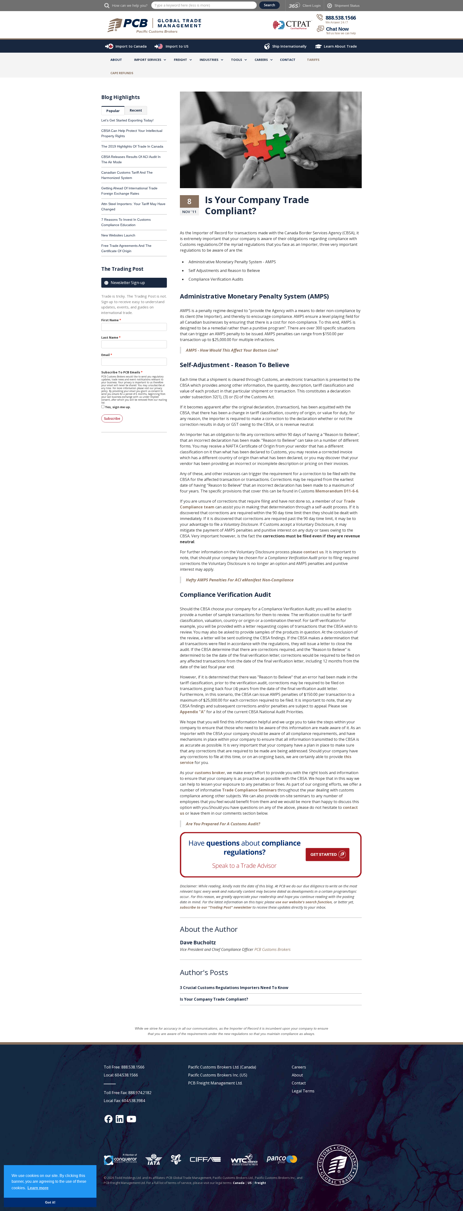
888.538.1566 (341, 18)
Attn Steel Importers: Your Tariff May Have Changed (133, 206)
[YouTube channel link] (131, 1119)
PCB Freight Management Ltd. (215, 1083)
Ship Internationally (289, 46)
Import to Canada (131, 46)
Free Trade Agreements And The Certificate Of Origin (126, 248)
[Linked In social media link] (119, 1119)
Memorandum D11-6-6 (336, 491)
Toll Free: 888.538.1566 (124, 1067)
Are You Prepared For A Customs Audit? (223, 823)
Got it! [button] (50, 1202)
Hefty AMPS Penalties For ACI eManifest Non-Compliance (239, 580)
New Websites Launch (118, 235)
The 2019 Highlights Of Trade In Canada (132, 146)
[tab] (113, 110)
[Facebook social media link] (108, 1119)
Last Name (109, 337)
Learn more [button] (37, 1188)
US (250, 1183)
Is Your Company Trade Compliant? (214, 999)
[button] (148, 60)
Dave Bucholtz (198, 943)
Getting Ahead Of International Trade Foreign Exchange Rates (129, 190)
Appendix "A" (192, 711)
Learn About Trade (340, 46)
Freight (260, 1183)
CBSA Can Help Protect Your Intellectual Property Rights (131, 133)
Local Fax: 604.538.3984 (124, 1100)
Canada (239, 1183)
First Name (110, 320)
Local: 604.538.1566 (121, 1075)
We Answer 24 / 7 (337, 22)
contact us (313, 552)
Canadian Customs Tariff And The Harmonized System (127, 175)
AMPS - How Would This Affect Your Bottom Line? (232, 350)
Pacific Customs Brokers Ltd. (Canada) (222, 1067)
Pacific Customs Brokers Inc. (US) (217, 1075)
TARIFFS (313, 59)
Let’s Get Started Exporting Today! (127, 120)
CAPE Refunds (121, 73)
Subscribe (112, 418)
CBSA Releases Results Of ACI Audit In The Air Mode (131, 159)
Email (105, 354)
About (116, 59)
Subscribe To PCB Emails (120, 372)
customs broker (210, 772)
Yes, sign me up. (118, 407)
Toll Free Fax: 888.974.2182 (127, 1092)
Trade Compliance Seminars (250, 790)
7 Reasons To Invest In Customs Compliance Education (126, 222)
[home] (157, 25)
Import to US (177, 46)
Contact (287, 59)
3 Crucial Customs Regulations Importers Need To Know (234, 987)
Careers (299, 1067)
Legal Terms (303, 1091)
